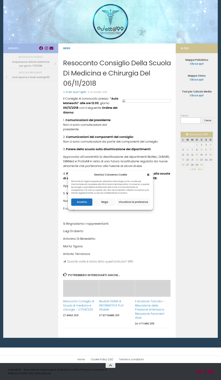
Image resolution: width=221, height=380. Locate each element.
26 (183, 164)
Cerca (184, 115)
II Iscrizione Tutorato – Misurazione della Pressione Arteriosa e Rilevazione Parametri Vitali (150, 309)
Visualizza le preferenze (133, 202)
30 (201, 164)
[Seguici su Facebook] (41, 48)
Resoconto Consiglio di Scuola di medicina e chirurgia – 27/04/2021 (78, 305)
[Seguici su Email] (51, 48)
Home (81, 359)
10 (206, 149)
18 (210, 154)
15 (197, 154)
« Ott (193, 169)
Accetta (82, 202)
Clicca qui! (197, 79)
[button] (148, 174)
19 (183, 159)
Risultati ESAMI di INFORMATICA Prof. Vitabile (111, 305)
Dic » (201, 169)
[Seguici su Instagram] (46, 48)
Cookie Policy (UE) (102, 359)
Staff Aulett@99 (76, 92)
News (66, 48)
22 (196, 159)
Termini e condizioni (131, 359)
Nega (104, 202)
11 (210, 149)
